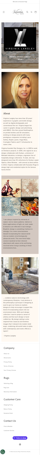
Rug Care (6, 387)
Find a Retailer (8, 426)
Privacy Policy (8, 362)
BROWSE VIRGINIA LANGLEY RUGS (20, 58)
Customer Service (9, 430)
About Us (6, 353)
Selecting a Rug (8, 383)
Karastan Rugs (17, 451)
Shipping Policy (8, 405)
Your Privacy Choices (10, 370)
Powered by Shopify (25, 451)
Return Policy (8, 409)
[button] (4, 12)
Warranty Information (10, 392)
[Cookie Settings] (2, 451)
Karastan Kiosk (8, 413)
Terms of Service (8, 366)
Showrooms (7, 358)
